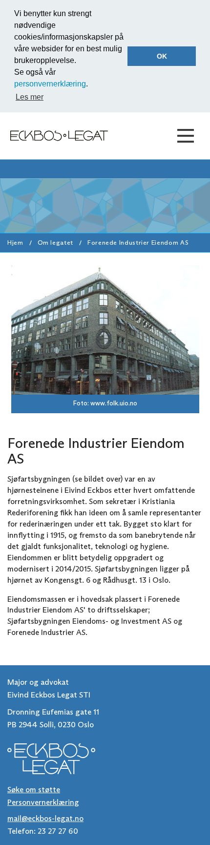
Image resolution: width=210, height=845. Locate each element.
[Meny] (185, 135)
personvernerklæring (50, 84)
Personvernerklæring (43, 802)
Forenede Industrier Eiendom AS (138, 242)
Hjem (15, 242)
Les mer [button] (29, 97)
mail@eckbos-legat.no (45, 818)
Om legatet (55, 242)
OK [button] (162, 56)
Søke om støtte (33, 789)
